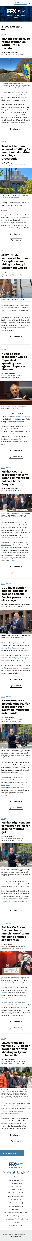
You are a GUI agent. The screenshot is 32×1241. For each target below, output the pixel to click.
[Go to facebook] (9, 1172)
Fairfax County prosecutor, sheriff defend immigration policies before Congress (15, 478)
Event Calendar (16, 1186)
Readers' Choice (16, 1190)
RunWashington (16, 1222)
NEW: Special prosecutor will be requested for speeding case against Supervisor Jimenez (14, 361)
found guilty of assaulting (12, 901)
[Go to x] (4, 1172)
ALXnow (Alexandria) (16, 1206)
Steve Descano (6, 545)
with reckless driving (19, 416)
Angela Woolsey (9, 272)
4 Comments (17, 457)
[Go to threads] (23, 1172)
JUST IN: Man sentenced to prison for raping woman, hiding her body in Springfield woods (15, 261)
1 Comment (17, 240)
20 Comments (17, 807)
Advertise (16, 1177)
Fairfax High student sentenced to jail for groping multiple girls (15, 827)
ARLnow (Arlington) (16, 1203)
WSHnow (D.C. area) (16, 1225)
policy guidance (6, 648)
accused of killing (7, 222)
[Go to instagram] (13, 1172)
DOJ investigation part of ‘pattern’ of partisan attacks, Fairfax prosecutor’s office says (15, 594)
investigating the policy (18, 658)
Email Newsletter (16, 1183)
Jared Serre (7, 944)
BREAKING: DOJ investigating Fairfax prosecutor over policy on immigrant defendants (15, 707)
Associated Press (24, 604)
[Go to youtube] (18, 1172)
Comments (17, 1141)
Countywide (6, 467)
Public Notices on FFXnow (16, 1196)
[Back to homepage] (5, 3)
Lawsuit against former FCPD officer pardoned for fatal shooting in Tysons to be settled (15, 1049)
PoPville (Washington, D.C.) (16, 1216)
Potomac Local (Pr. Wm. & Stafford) (16, 1219)
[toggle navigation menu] (29, 3)
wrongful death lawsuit (10, 1103)
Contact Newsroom (16, 1180)
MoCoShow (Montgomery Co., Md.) (16, 1212)
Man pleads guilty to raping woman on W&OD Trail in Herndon (15, 43)
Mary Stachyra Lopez (10, 52)
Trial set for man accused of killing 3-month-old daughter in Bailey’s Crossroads (15, 152)
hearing (12, 560)
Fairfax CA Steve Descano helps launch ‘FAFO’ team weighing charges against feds (15, 934)
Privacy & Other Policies (16, 1193)
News (3, 34)
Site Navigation (16, 1199)
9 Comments (17, 1028)
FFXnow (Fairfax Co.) (16, 1209)
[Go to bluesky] (27, 1172)
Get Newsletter (20, 3)
